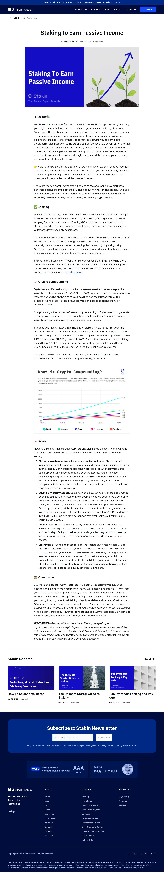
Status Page (50, 814)
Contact (117, 9)
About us (49, 822)
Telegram (123, 801)
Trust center (50, 818)
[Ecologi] (11, 811)
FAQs (47, 809)
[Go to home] (20, 9)
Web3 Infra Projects (91, 809)
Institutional (96, 9)
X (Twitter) (124, 796)
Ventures (86, 814)
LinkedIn (123, 805)
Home (47, 796)
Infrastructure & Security (93, 831)
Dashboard (131, 9)
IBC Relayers (88, 835)
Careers (48, 831)
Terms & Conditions (134, 854)
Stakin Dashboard (90, 805)
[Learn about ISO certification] (114, 769)
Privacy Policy (150, 854)
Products (79, 9)
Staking (85, 796)
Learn (47, 801)
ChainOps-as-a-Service (92, 827)
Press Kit (49, 835)
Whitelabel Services (91, 822)
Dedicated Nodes (90, 818)
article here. (75, 272)
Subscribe (104, 737)
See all (148, 659)
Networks (150, 9)
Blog (107, 9)
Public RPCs (87, 840)
